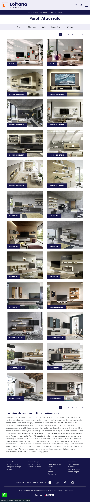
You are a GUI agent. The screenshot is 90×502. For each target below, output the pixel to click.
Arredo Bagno (73, 472)
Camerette (52, 474)
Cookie (10, 500)
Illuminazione (73, 462)
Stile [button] (44, 27)
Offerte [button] (70, 27)
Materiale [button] (32, 27)
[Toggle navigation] (86, 5)
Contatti (10, 469)
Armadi (50, 472)
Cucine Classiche (34, 467)
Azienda (10, 462)
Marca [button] (19, 27)
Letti (49, 469)
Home (30, 12)
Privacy (3, 500)
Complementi (73, 464)
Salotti (50, 467)
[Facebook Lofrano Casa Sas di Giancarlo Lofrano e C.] (73, 5)
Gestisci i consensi (23, 500)
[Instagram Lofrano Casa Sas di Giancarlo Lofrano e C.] (77, 5)
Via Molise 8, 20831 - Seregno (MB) (29, 482)
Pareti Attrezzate (56, 12)
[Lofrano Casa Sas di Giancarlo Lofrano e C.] (14, 5)
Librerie (50, 462)
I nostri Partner (12, 464)
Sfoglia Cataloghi (14, 467)
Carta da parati (74, 469)
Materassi (71, 467)
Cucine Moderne (34, 464)
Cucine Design (33, 462)
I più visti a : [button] (56, 27)
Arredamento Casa (41, 12)
